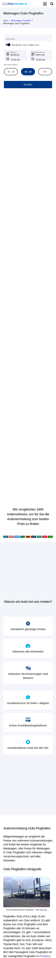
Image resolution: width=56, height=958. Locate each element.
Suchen (28, 84)
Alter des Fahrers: (11, 64)
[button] (45, 4)
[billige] (14, 3)
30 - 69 (27, 71)
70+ (45, 71)
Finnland (45, 956)
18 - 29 (10, 71)
